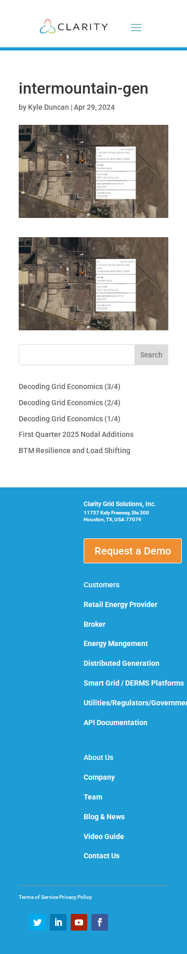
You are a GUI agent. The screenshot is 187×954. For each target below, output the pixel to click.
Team (93, 797)
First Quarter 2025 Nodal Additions (76, 434)
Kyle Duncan (48, 107)
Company (99, 777)
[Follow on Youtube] (79, 922)
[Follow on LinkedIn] (58, 922)
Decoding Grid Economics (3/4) (70, 386)
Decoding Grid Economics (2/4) (70, 402)
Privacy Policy (75, 897)
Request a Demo (133, 551)
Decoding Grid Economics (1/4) (70, 419)
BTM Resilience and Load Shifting (74, 450)
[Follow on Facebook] (99, 922)
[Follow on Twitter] (37, 922)
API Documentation (116, 722)
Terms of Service (39, 897)
